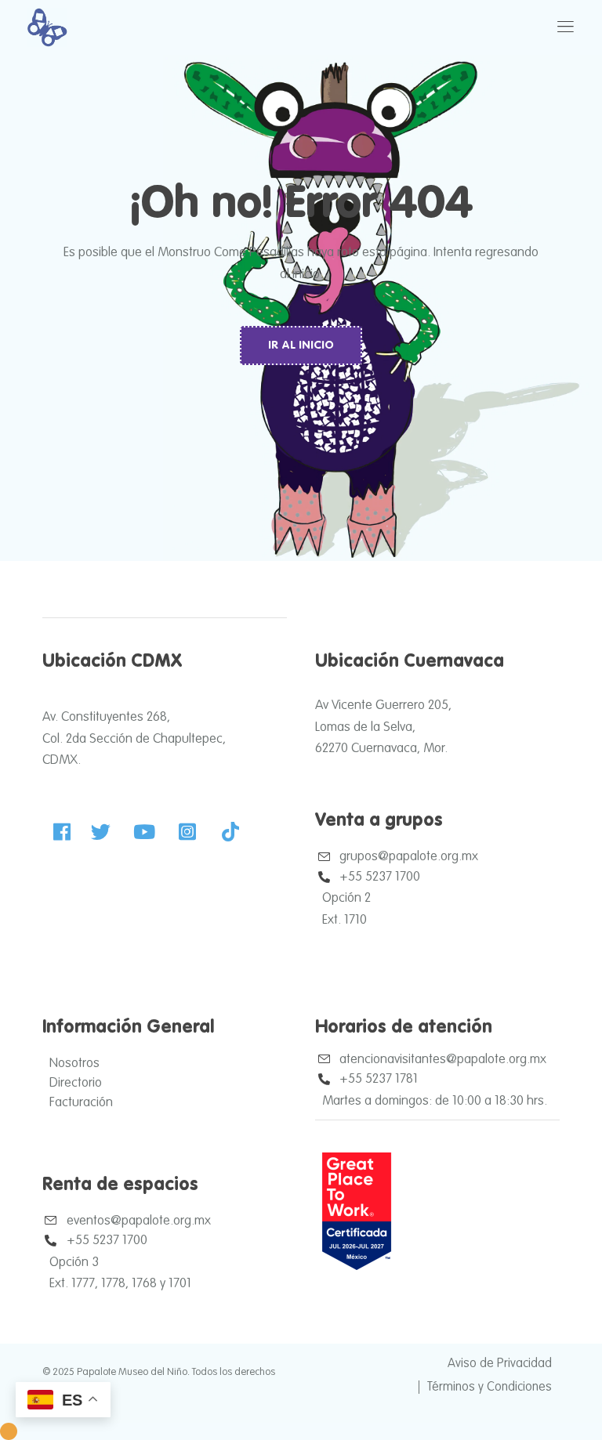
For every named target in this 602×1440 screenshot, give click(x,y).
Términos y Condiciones (489, 1387)
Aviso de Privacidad (500, 1364)
